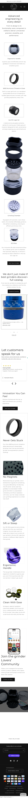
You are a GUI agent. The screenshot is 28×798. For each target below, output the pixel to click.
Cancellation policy (20, 792)
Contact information (9, 792)
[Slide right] (17, 332)
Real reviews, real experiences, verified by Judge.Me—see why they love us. (13, 358)
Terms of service (10, 790)
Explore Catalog (14, 291)
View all (14, 335)
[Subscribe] (23, 750)
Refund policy (12, 788)
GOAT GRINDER (13, 786)
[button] (3, 6)
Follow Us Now (8, 679)
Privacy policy (20, 788)
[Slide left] (10, 332)
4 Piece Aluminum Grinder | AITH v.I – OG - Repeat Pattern (13, 323)
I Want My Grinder (14, 738)
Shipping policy (19, 790)
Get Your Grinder (14, 263)
